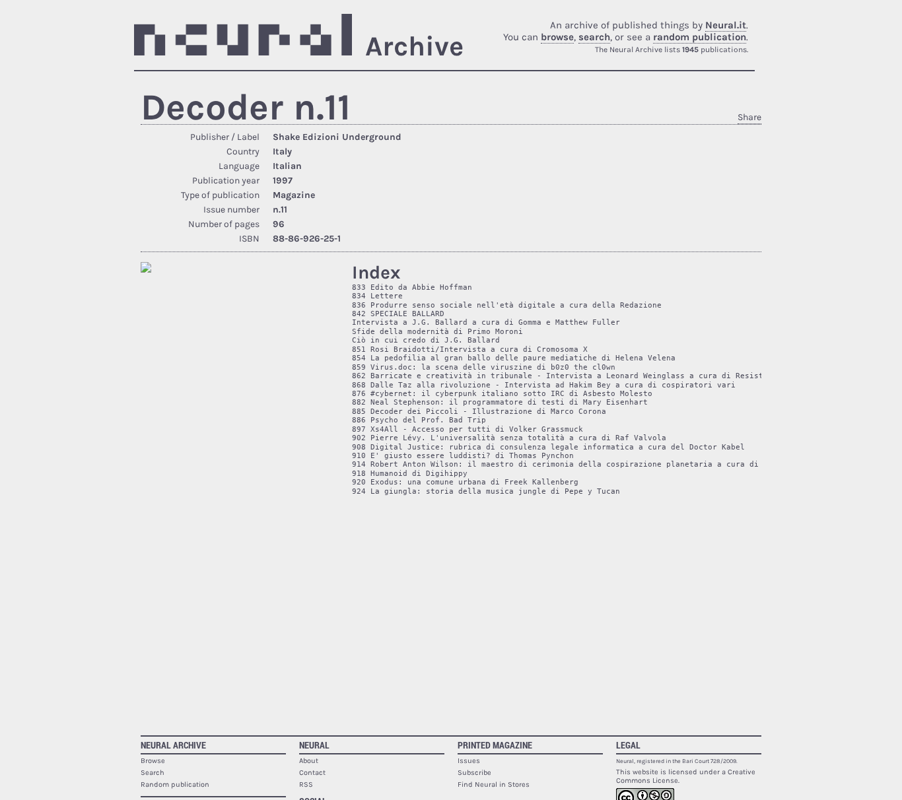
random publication (699, 37)
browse (557, 37)
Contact (312, 772)
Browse (153, 760)
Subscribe (474, 772)
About (308, 760)
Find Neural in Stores (494, 784)
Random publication (175, 784)
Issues (469, 760)
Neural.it (725, 25)
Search (152, 772)
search (594, 37)
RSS (306, 784)
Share (749, 117)
